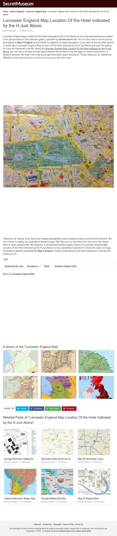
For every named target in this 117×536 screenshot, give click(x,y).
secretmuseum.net (68, 39)
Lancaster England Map (22, 273)
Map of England (9, 31)
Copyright (57, 524)
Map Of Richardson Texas (90, 458)
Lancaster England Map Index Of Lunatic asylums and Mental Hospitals (33, 396)
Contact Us (47, 524)
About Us (79, 524)
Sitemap (37, 524)
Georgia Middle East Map (53, 498)
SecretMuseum (18, 3)
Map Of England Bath (88, 498)
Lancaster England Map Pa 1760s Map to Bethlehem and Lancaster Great (72, 370)
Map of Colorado (49, 462)
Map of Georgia (12, 462)
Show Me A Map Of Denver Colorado (59, 458)
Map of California (12, 502)
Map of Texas (85, 462)
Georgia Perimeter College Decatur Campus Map (28, 458)
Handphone (32, 266)
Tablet (46, 266)
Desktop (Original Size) (66, 266)
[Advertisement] (58, 82)
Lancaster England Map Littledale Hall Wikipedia (24, 370)
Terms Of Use (68, 524)
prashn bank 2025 (83, 531)
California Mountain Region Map (19, 498)
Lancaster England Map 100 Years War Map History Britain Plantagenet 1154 (73, 396)
